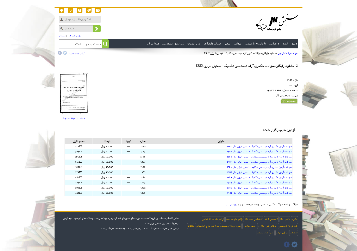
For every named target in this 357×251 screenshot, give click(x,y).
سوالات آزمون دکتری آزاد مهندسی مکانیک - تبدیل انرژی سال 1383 (259, 182)
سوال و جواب (282, 233)
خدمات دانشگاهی (212, 43)
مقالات (191, 226)
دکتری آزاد (285, 219)
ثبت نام (62, 36)
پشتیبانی (294, 233)
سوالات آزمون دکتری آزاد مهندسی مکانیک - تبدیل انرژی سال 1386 (259, 167)
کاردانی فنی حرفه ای (267, 226)
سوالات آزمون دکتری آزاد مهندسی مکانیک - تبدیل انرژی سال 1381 (259, 193)
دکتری (295, 219)
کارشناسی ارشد (271, 219)
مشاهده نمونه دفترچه (74, 118)
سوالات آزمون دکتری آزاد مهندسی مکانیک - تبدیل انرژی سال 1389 (259, 151)
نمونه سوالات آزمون (288, 53)
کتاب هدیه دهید (77, 54)
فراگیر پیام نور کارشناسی (213, 219)
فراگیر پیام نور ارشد (234, 219)
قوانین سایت (262, 233)
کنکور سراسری (249, 226)
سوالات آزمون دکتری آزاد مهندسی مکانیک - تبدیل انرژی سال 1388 (259, 157)
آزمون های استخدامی (173, 43)
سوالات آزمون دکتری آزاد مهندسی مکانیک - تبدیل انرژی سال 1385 (259, 172)
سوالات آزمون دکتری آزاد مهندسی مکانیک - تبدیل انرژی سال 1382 (259, 188)
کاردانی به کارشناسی (288, 226)
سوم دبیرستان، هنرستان (230, 226)
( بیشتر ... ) (231, 204)
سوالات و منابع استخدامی (207, 226)
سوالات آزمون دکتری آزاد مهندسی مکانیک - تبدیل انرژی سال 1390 (259, 146)
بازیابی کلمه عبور (74, 36)
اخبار (272, 233)
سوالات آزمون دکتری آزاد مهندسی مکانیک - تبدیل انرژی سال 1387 (259, 162)
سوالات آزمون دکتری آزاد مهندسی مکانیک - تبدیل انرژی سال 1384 (259, 177)
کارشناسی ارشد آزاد (254, 219)
